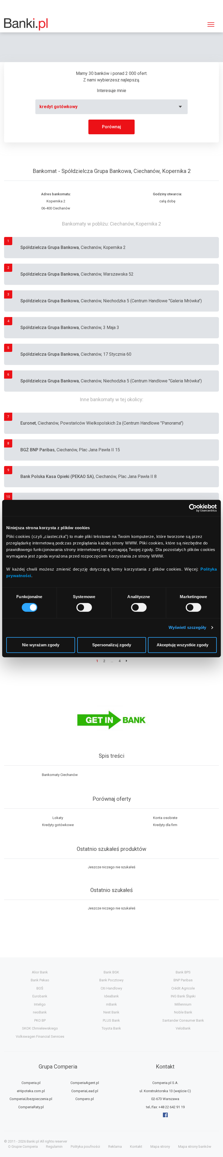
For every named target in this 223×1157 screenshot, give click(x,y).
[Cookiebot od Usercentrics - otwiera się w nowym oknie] (193, 508)
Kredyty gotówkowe (58, 825)
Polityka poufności (85, 1146)
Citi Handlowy (111, 988)
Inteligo (40, 1004)
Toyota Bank (111, 1028)
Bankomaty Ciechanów (60, 775)
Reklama (115, 1146)
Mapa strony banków (194, 1146)
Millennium (183, 1004)
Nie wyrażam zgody (40, 645)
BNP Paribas (183, 980)
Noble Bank (183, 1012)
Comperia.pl (31, 1083)
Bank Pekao (40, 980)
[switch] (84, 607)
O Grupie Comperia (23, 1146)
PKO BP (40, 1020)
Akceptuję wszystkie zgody (182, 645)
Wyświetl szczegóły (187, 627)
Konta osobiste (165, 818)
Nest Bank (111, 1012)
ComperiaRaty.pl (31, 1107)
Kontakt (136, 1146)
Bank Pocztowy (111, 980)
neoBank (40, 1012)
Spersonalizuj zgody (111, 645)
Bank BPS (183, 972)
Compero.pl (84, 1099)
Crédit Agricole (183, 988)
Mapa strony (160, 1146)
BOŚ (39, 988)
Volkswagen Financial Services (40, 1036)
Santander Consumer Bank (183, 1020)
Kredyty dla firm (165, 825)
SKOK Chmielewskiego (40, 1028)
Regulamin (54, 1146)
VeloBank (183, 1028)
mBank (111, 1004)
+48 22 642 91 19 (172, 1107)
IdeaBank (111, 996)
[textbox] (111, 106)
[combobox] (111, 106)
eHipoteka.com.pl (31, 1091)
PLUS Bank (111, 1020)
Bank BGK (111, 972)
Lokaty (57, 818)
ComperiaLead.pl (84, 1091)
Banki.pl (33, 1141)
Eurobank (39, 996)
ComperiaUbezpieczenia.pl (31, 1099)
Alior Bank (40, 972)
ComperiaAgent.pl (84, 1083)
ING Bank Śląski (183, 996)
